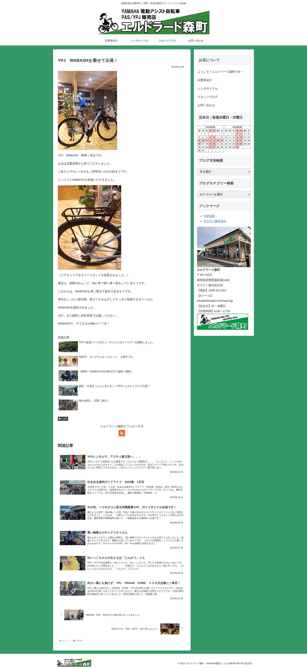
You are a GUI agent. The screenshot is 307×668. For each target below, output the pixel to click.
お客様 (64, 419)
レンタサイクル (208, 88)
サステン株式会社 (214, 221)
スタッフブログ (208, 96)
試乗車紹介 (205, 80)
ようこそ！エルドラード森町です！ (221, 71)
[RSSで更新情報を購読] (122, 433)
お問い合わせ (206, 105)
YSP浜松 (209, 216)
